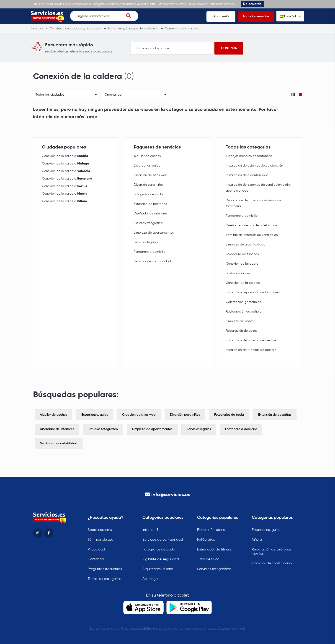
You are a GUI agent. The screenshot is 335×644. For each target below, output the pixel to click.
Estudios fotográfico (148, 223)
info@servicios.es (170, 494)
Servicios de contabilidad (152, 261)
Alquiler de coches (147, 156)
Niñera (257, 539)
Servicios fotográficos (214, 569)
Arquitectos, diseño (157, 569)
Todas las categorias (104, 579)
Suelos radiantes (238, 273)
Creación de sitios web (150, 175)
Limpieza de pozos (239, 321)
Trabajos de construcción (272, 563)
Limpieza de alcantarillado (245, 244)
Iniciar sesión (220, 16)
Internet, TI (150, 530)
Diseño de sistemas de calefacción (251, 225)
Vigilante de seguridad (160, 559)
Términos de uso (100, 539)
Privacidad (96, 549)
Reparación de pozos (241, 330)
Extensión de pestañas (150, 204)
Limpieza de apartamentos (154, 232)
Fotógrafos (206, 539)
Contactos (96, 559)
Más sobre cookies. (222, 4)
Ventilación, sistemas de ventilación (252, 235)
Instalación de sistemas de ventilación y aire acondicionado (258, 187)
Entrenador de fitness (214, 549)
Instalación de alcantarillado (247, 175)
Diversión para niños (148, 184)
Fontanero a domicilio (149, 251)
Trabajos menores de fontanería (249, 156)
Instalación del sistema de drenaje (251, 340)
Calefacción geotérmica (243, 302)
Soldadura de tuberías (242, 254)
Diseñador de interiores (150, 213)
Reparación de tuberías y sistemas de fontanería (253, 203)
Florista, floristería (211, 530)
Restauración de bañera (244, 311)
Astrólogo (150, 579)
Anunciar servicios (256, 16)
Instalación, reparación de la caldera (253, 292)
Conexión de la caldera (65, 156)
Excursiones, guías (147, 165)
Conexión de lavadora (242, 263)
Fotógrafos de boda (148, 194)
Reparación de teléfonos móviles (271, 551)
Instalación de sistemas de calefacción (254, 165)
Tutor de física (208, 559)
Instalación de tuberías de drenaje (251, 350)
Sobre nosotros (100, 530)
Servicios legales (146, 242)
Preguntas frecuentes (105, 569)
